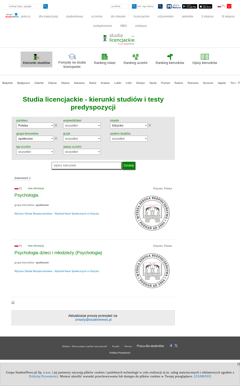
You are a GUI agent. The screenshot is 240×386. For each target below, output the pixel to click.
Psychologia (26, 195)
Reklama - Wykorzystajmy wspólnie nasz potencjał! (84, 346)
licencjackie (141, 16)
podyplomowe (102, 25)
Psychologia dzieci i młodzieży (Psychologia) (58, 252)
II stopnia (208, 16)
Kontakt (115, 346)
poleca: (25, 16)
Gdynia (52, 82)
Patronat (128, 346)
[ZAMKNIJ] (202, 376)
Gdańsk (39, 82)
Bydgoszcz (23, 82)
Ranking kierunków (170, 63)
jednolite (187, 16)
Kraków (105, 82)
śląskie (222, 82)
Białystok (7, 82)
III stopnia (228, 16)
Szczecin (208, 82)
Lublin (117, 82)
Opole (153, 82)
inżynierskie (166, 16)
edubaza (141, 25)
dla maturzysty (48, 16)
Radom (179, 82)
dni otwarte (118, 16)
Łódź (129, 82)
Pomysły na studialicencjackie (72, 65)
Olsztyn (140, 82)
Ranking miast (104, 63)
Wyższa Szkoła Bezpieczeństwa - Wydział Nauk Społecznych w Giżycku (56, 213)
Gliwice (65, 82)
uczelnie (97, 16)
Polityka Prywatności (120, 353)
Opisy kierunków (204, 63)
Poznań (165, 82)
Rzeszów (193, 82)
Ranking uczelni (135, 63)
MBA (123, 25)
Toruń (233, 82)
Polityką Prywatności (43, 376)
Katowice (79, 82)
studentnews (74, 16)
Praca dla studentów (150, 346)
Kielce (92, 82)
